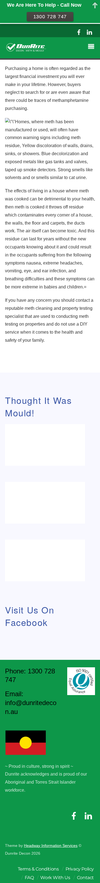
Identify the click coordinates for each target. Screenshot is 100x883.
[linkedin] (89, 31)
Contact (85, 877)
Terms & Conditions (38, 869)
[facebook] (79, 31)
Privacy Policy (80, 869)
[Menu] (92, 47)
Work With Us (55, 877)
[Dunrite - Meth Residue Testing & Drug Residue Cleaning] (26, 50)
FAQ (29, 877)
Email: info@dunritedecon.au (30, 702)
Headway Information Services (51, 846)
